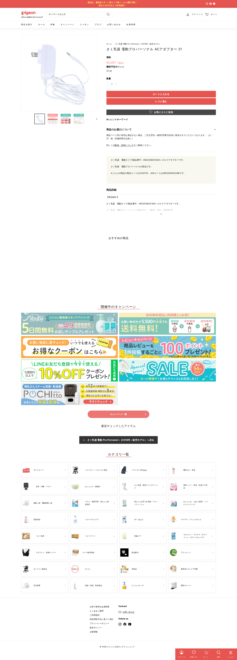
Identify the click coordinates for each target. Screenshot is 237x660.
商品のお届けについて (119, 129)
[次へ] (95, 118)
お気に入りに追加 (163, 112)
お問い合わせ (114, 24)
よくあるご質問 (97, 611)
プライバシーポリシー (99, 623)
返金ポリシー (95, 627)
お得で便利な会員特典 (99, 606)
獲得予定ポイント (115, 66)
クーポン (84, 24)
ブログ (98, 24)
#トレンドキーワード (117, 119)
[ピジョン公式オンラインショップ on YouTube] (129, 624)
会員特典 (131, 24)
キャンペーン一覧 (118, 414)
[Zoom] (59, 73)
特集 (52, 24)
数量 (108, 78)
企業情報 (94, 632)
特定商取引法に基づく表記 (101, 619)
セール (41, 24)
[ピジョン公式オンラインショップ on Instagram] (120, 624)
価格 (108, 57)
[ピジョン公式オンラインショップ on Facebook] (124, 624)
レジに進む (161, 101)
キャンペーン (67, 24)
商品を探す (27, 24)
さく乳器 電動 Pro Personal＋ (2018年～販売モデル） (138, 44)
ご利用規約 (95, 615)
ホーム (109, 44)
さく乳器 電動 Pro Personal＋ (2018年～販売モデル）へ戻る (120, 440)
